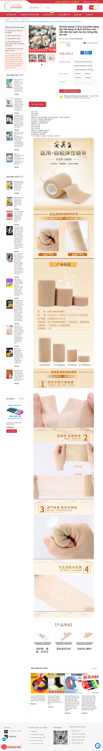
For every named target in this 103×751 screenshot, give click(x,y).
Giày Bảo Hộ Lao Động (78, 734)
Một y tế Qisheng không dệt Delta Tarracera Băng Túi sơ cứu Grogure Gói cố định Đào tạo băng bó (19, 159)
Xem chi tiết (11, 431)
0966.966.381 (13, 736)
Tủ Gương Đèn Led (77, 743)
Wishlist (88, 2)
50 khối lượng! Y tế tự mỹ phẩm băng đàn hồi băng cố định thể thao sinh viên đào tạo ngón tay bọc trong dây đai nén (43, 21)
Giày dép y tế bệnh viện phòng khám (13, 423)
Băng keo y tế (25, 19)
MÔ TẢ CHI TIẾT (37, 104)
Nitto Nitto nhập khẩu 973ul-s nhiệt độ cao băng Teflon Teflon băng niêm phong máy (19, 202)
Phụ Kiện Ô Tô (65, 15)
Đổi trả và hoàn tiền (36, 740)
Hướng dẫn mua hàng (37, 734)
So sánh (96, 2)
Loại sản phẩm (34, 8)
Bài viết (79, 15)
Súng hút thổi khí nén (30, 15)
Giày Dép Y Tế (76, 731)
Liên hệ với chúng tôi (37, 743)
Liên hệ (90, 15)
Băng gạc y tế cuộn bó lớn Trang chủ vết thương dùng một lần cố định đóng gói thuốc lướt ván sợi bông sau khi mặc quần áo (18, 104)
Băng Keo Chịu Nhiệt (78, 740)
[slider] (62, 42)
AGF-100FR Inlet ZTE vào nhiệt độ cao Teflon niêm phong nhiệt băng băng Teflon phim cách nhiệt (18, 216)
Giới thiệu (34, 731)
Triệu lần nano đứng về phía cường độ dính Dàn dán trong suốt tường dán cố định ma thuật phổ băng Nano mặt (19, 375)
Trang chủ (12, 15)
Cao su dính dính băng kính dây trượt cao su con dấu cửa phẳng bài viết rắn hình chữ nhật (38, 698)
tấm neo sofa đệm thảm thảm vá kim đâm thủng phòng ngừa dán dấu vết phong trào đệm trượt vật (55, 700)
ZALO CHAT (57, 728)
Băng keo (15, 19)
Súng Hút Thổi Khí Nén (78, 737)
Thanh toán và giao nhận (38, 737)
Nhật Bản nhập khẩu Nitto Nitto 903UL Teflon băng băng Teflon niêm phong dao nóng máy (18, 186)
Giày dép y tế (49, 14)
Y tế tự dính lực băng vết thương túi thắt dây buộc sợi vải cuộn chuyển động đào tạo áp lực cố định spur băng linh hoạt (18, 85)
